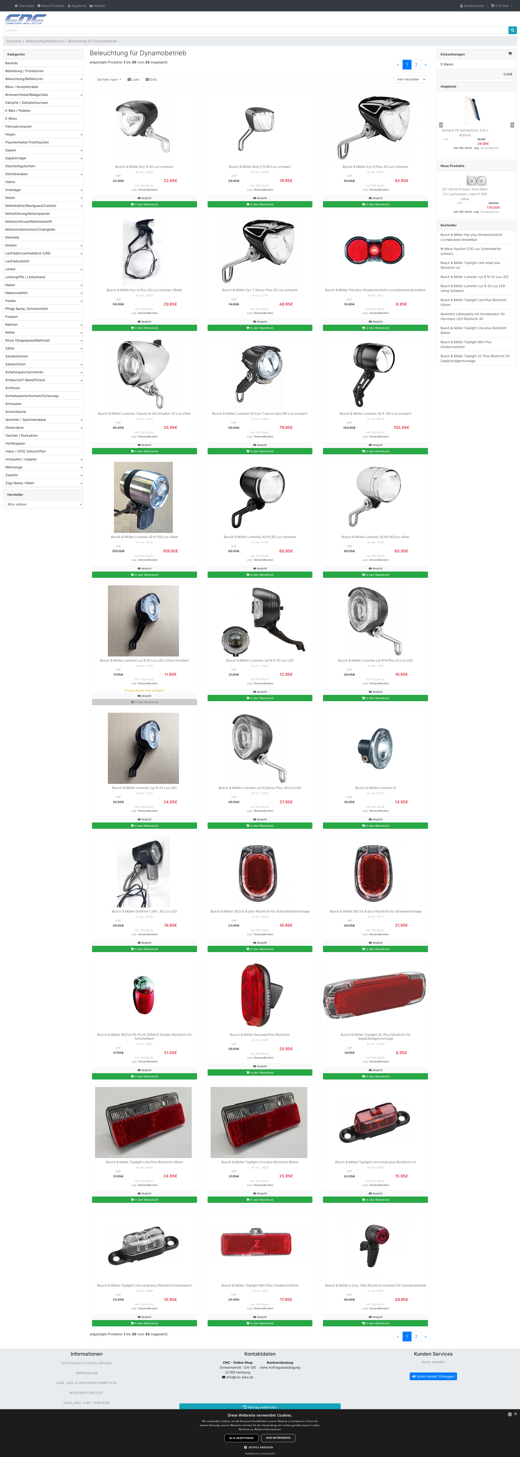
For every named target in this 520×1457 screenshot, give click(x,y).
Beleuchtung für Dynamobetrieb (92, 41)
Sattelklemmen (16, 356)
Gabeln (10, 150)
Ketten (10, 198)
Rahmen (11, 324)
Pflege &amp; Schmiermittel (26, 309)
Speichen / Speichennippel (25, 420)
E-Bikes (11, 118)
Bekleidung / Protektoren (24, 71)
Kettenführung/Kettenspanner (27, 214)
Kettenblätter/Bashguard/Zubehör (30, 206)
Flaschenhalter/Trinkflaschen (27, 142)
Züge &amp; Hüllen (19, 483)
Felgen (10, 134)
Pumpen (11, 317)
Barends (11, 63)
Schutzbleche (15, 412)
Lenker (10, 269)
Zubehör (11, 475)
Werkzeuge (13, 467)
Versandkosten (148, 189)
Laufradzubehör (17, 261)
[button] (473, 6)
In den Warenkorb (146, 204)
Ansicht (146, 198)
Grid (152, 79)
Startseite (13, 41)
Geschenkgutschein (20, 166)
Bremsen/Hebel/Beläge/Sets (26, 95)
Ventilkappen (15, 443)
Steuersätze (14, 427)
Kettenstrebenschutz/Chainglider (30, 229)
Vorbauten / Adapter (21, 459)
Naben (10, 285)
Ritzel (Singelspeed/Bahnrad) (27, 340)
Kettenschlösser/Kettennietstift (28, 221)
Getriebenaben (16, 174)
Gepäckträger (15, 158)
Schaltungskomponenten (24, 372)
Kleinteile (12, 237)
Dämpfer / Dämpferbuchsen (26, 103)
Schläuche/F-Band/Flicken (25, 380)
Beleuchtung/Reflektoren (45, 41)
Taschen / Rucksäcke (21, 435)
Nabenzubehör (16, 293)
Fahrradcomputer (18, 126)
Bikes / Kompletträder (22, 87)
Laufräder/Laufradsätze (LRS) (28, 253)
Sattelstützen (15, 364)
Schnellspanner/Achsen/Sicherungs (32, 396)
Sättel (9, 348)
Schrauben (13, 404)
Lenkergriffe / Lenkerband (25, 277)
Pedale (10, 301)
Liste (135, 79)
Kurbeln (11, 245)
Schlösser (12, 388)
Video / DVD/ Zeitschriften (25, 451)
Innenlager (13, 190)
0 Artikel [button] (502, 6)
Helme (10, 182)
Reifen (10, 332)
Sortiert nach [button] (108, 79)
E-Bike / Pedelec (18, 110)
